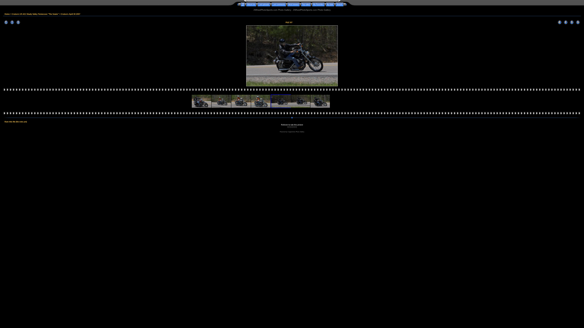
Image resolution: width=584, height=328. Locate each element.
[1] (288, 127)
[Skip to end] (578, 22)
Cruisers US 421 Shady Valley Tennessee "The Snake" (35, 14)
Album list (251, 4)
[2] (290, 127)
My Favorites (318, 4)
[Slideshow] (18, 22)
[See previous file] (566, 22)
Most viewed (293, 4)
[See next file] (572, 22)
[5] (296, 127)
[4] (294, 127)
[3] (292, 127)
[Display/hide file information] (12, 22)
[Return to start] (560, 22)
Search (339, 4)
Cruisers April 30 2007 (70, 14)
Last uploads (264, 4)
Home (7, 14)
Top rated (306, 4)
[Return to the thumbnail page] (6, 22)
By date (330, 4)
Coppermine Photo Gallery (296, 132)
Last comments (279, 4)
